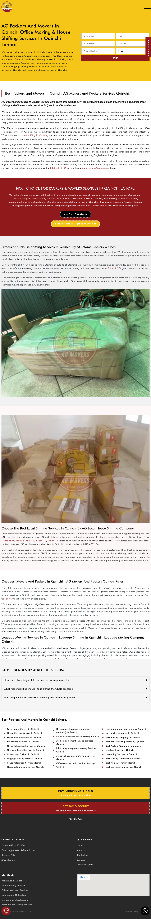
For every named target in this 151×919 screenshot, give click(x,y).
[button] (75, 214)
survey (9, 598)
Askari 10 (41, 540)
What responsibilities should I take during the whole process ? (38, 688)
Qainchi (111, 268)
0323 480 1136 (58, 168)
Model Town (7, 540)
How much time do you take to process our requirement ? (36, 680)
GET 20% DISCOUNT (76, 806)
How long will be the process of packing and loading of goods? (39, 697)
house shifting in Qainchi (34, 135)
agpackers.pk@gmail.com (95, 168)
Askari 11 (53, 540)
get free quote (148, 47)
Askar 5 (20, 540)
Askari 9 (30, 540)
